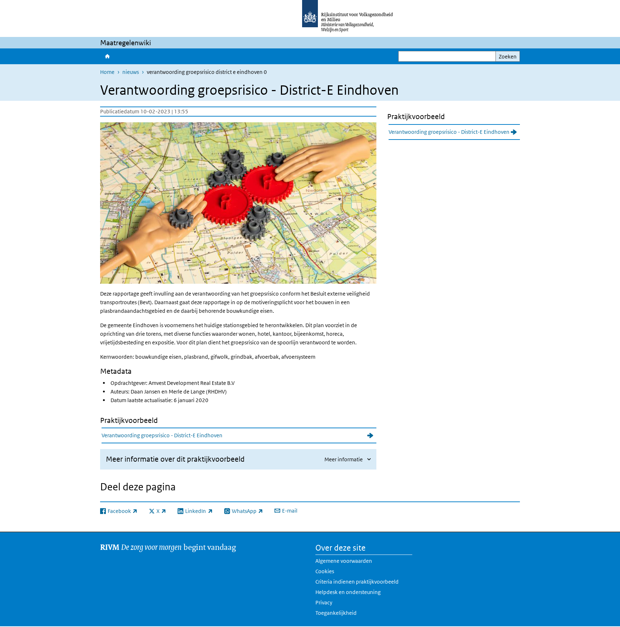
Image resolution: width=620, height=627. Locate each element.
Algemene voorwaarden (343, 560)
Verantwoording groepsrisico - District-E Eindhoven (162, 435)
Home (107, 56)
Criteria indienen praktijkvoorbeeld (357, 581)
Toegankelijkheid (336, 612)
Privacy (323, 602)
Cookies (324, 571)
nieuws (130, 72)
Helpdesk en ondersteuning (348, 592)
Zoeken (508, 56)
